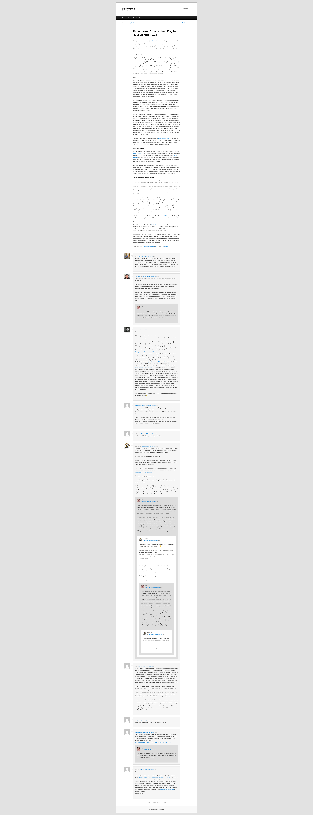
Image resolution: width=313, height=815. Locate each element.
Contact (135, 18)
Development (147, 246)
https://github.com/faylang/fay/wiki (144, 367)
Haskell (152, 246)
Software (141, 18)
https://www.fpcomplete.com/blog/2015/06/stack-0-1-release (155, 777)
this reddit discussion (166, 216)
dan (156, 246)
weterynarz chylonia (139, 720)
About (129, 18)
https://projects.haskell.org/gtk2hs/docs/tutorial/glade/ (157, 362)
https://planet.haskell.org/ (167, 789)
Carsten (136, 330)
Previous (183, 22)
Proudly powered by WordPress (156, 809)
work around (141, 206)
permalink (166, 246)
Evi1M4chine (138, 405)
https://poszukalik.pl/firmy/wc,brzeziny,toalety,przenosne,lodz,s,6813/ (153, 742)
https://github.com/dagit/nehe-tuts (143, 472)
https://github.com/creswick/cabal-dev (145, 352)
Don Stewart (137, 276)
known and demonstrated (165, 138)
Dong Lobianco (138, 732)
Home (123, 18)
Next (189, 22)
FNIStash (154, 41)
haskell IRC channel (138, 153)
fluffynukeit (128, 8)
